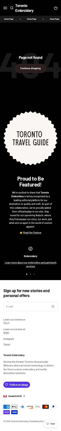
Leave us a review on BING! (14, 331)
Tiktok (6, 344)
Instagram (8, 338)
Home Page (7, 19)
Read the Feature (32, 232)
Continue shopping (30, 68)
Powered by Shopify (38, 421)
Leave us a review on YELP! (14, 321)
